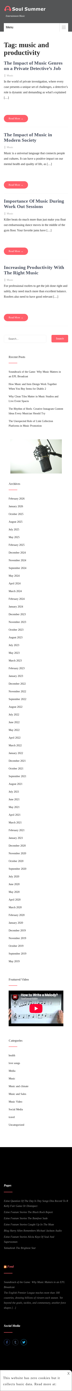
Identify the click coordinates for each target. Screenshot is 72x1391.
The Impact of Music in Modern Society (28, 137)
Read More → (16, 118)
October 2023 (16, 629)
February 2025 (17, 544)
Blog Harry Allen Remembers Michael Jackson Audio (33, 1230)
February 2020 (17, 915)
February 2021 (17, 830)
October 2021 (16, 768)
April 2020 (15, 899)
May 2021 (14, 807)
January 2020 (16, 922)
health (12, 1055)
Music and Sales (17, 1094)
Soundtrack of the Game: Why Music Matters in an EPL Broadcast (35, 374)
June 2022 (14, 722)
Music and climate (18, 1086)
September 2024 (17, 568)
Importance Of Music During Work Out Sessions (34, 203)
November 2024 (17, 560)
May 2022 (14, 730)
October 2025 (16, 514)
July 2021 (14, 791)
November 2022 (17, 691)
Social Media (16, 1109)
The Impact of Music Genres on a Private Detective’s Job (33, 65)
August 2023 (15, 637)
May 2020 (14, 892)
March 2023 (15, 660)
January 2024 (16, 606)
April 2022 (15, 737)
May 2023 (14, 652)
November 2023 (17, 622)
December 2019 (17, 930)
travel (12, 1117)
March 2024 (15, 591)
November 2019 (17, 938)
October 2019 (16, 945)
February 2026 (17, 498)
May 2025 (14, 537)
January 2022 (16, 753)
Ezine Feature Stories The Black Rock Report (28, 1212)
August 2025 (15, 521)
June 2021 (14, 799)
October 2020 (16, 861)
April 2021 (15, 814)
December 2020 (17, 845)
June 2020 (14, 884)
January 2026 (16, 506)
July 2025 (14, 529)
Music (10, 75)
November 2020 (17, 853)
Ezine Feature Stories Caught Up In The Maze (29, 1224)
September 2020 (17, 868)
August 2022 (15, 706)
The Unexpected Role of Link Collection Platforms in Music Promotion (31, 423)
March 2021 (15, 822)
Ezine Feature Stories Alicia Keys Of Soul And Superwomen (29, 1239)
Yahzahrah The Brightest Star (20, 1248)
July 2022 (14, 714)
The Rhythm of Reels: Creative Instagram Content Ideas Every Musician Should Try (36, 411)
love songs (14, 1063)
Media (12, 1070)
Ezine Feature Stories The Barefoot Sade (26, 1218)
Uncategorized (16, 1124)
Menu (9, 27)
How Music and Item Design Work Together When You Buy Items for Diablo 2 (33, 386)
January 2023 (16, 676)
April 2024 (15, 583)
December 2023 (17, 614)
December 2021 (17, 760)
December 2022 (17, 683)
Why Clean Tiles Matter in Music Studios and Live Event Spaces (33, 399)
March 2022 (15, 745)
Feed (10, 1266)
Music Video (15, 1101)
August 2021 (15, 784)
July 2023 (14, 645)
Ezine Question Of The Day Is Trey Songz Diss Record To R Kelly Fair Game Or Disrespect (36, 1203)
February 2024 (17, 598)
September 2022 (17, 699)
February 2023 (17, 668)
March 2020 (15, 907)
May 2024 (14, 575)
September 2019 (17, 953)
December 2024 (17, 552)
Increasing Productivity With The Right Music (34, 270)
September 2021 (17, 776)
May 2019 (14, 961)
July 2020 (14, 876)
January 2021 (16, 838)
